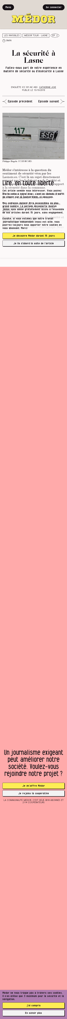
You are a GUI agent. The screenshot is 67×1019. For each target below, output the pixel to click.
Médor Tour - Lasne (36, 36)
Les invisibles (12, 36)
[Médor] (33, 13)
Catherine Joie (47, 87)
